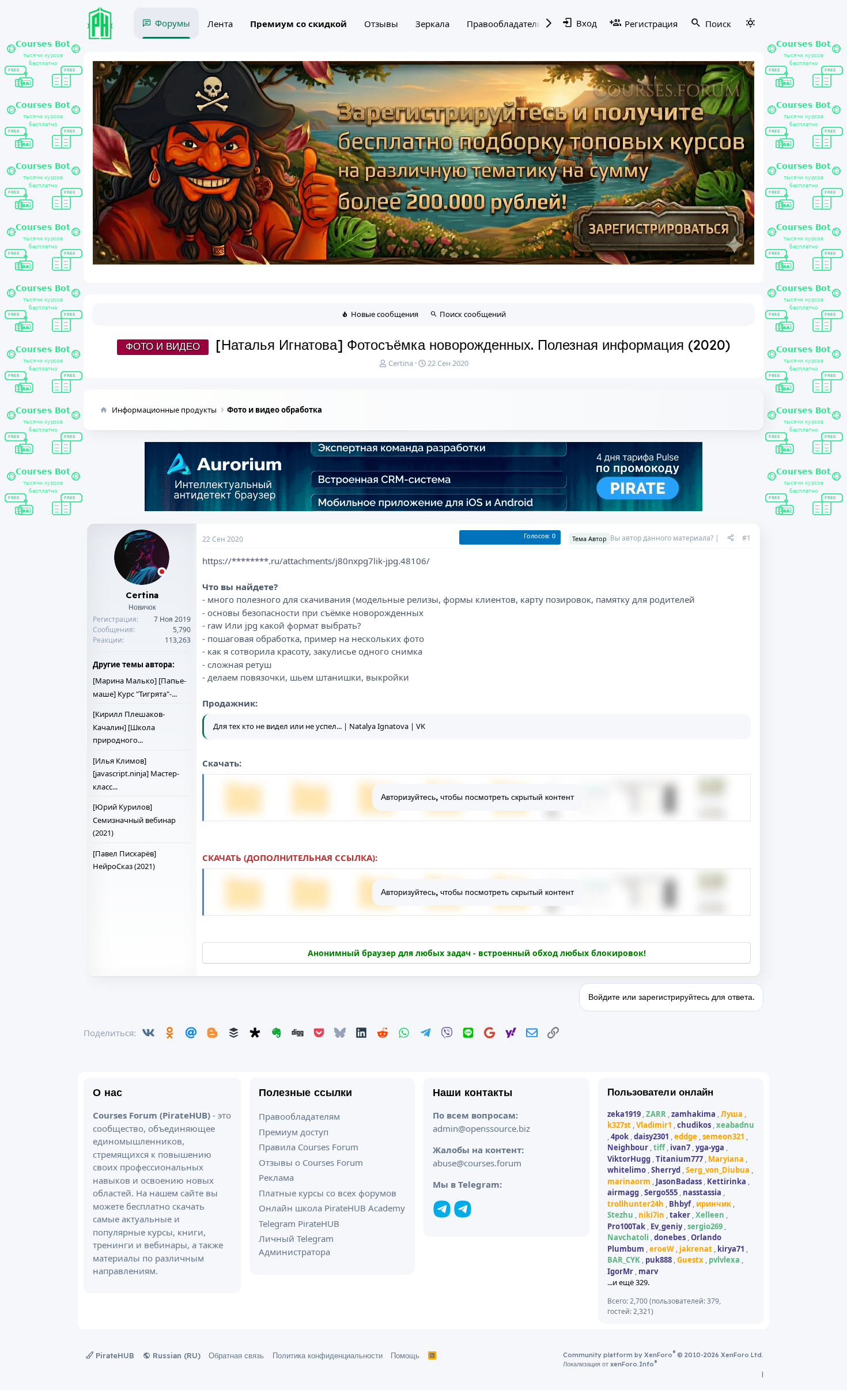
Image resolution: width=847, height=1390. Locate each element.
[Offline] (162, 572)
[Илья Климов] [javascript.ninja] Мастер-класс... (136, 774)
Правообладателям (507, 23)
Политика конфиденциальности (328, 1355)
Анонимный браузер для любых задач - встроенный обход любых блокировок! (477, 952)
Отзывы (381, 23)
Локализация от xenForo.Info (610, 1364)
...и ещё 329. (628, 1282)
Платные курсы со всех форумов (327, 1193)
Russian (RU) (175, 1355)
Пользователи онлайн (660, 1092)
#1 (746, 538)
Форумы (172, 23)
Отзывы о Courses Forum (311, 1162)
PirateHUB (113, 1355)
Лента (220, 23)
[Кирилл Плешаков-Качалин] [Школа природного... (129, 727)
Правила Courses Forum (308, 1147)
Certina (400, 363)
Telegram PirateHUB (299, 1223)
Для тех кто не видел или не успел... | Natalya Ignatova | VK (319, 726)
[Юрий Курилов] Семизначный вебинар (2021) (134, 820)
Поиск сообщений (473, 314)
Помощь (405, 1355)
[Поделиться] (730, 538)
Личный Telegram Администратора (296, 1245)
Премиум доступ (293, 1132)
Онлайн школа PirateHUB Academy (332, 1208)
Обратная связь (236, 1355)
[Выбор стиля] (750, 23)
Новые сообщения (384, 314)
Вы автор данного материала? (661, 538)
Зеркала (432, 23)
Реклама (276, 1177)
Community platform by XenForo (663, 1355)
